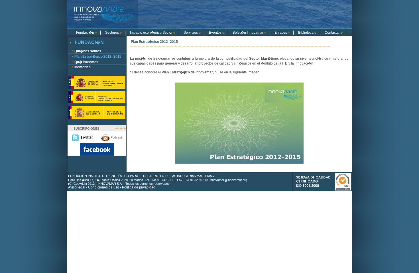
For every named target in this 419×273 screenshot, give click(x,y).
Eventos (215, 33)
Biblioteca (306, 33)
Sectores (112, 33)
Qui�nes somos (87, 51)
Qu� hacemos (86, 62)
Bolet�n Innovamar (248, 33)
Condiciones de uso (103, 187)
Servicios (191, 33)
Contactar (333, 33)
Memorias (82, 67)
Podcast (116, 137)
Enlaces (281, 33)
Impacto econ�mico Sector (151, 33)
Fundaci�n (85, 33)
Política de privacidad (138, 187)
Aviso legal (76, 187)
